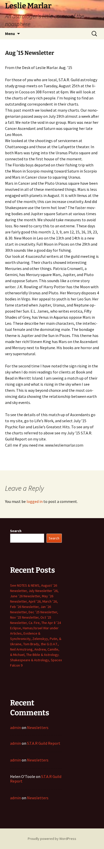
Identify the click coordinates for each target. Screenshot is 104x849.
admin (15, 727)
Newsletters (37, 727)
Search (15, 531)
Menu (10, 33)
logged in (35, 501)
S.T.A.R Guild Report (43, 743)
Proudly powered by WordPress (52, 838)
